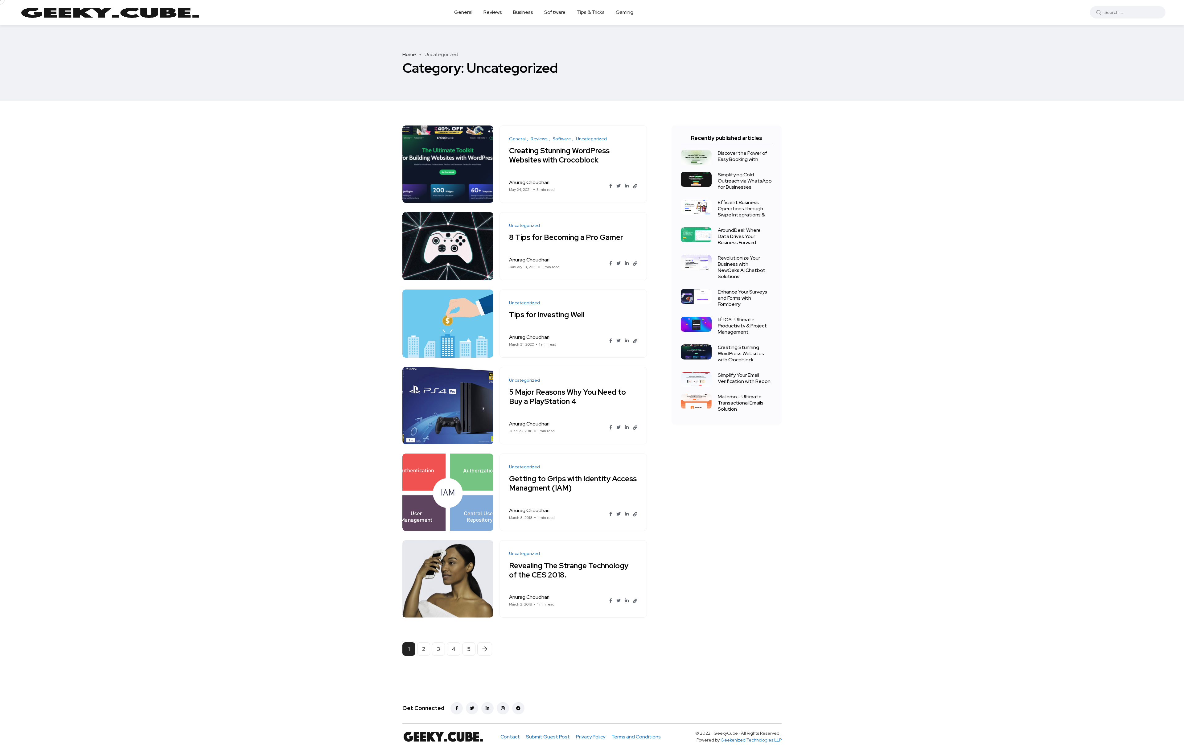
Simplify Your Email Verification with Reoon (744, 378)
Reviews (492, 12)
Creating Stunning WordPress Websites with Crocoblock (559, 155)
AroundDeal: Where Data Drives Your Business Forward (739, 236)
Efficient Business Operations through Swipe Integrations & (741, 208)
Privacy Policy (590, 736)
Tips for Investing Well (546, 315)
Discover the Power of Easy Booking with (742, 156)
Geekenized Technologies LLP (751, 740)
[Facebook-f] (456, 708)
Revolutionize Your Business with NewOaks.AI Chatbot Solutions (741, 267)
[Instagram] (503, 708)
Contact (510, 736)
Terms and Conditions (636, 736)
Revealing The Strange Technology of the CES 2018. (568, 570)
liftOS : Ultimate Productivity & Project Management (742, 325)
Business (523, 12)
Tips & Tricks (591, 12)
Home (409, 54)
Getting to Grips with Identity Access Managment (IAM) (573, 483)
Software (554, 12)
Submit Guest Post (548, 736)
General (463, 12)
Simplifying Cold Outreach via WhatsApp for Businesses (745, 180)
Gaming (624, 12)
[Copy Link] (635, 186)
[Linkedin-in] (487, 708)
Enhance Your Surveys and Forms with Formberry (742, 298)
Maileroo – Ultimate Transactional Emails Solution (740, 402)
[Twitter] (472, 708)
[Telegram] (518, 708)
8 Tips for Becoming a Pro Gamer (566, 237)
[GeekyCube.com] (110, 12)
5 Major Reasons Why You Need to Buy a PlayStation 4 (567, 397)
